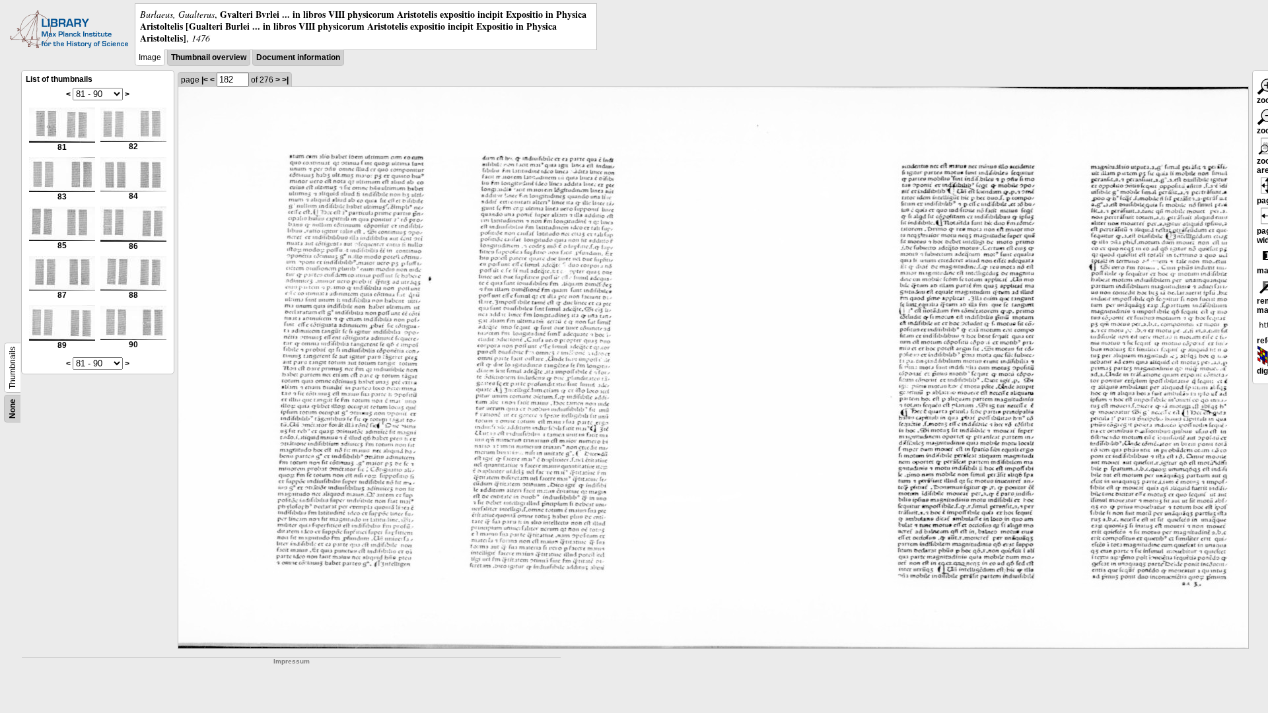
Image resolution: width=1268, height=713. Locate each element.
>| (285, 80)
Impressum (291, 661)
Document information (298, 57)
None (12, 409)
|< (204, 80)
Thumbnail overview (208, 57)
